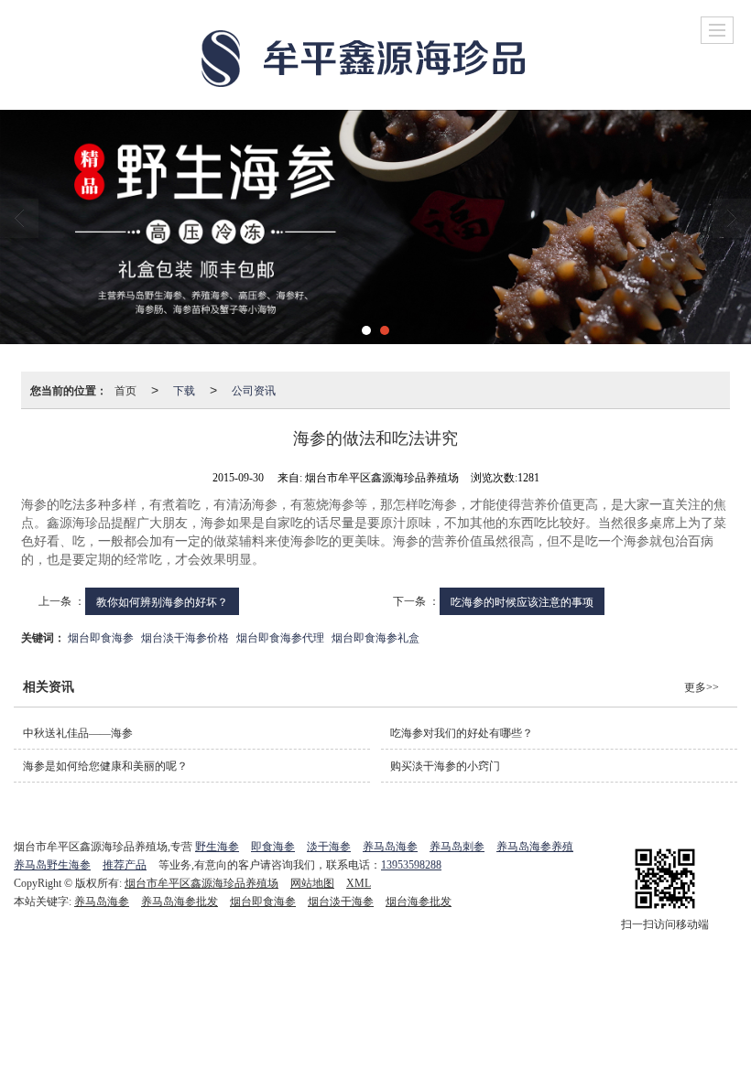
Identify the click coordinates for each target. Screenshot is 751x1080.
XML (358, 883)
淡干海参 (329, 846)
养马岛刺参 (457, 846)
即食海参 (273, 846)
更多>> (701, 687)
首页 (125, 389)
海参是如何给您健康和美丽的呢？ (105, 766)
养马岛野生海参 (52, 865)
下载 (184, 389)
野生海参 (217, 846)
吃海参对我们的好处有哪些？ (461, 733)
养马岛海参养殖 (534, 846)
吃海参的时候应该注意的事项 (522, 601)
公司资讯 (254, 389)
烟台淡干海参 (341, 901)
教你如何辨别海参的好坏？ (162, 601)
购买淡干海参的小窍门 (445, 766)
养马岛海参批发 (179, 901)
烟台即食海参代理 (280, 636)
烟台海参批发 (419, 901)
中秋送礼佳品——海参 (78, 733)
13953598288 (411, 865)
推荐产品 (125, 865)
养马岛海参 (390, 846)
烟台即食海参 (101, 636)
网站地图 (312, 883)
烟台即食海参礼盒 (375, 636)
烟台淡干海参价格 (185, 636)
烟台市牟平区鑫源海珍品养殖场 (201, 883)
